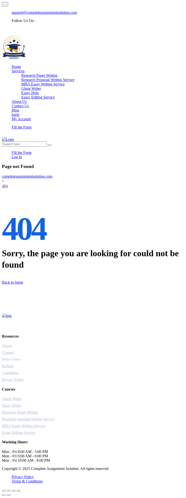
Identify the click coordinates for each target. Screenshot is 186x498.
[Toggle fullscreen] (9, 490)
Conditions (10, 373)
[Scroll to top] (5, 4)
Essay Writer (11, 405)
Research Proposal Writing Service (47, 80)
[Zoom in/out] (4, 490)
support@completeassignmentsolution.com (44, 12)
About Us (19, 101)
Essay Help (30, 93)
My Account (21, 119)
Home (16, 67)
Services (18, 71)
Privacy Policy (13, 379)
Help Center (11, 359)
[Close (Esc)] (18, 490)
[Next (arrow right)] (9, 495)
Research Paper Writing (39, 75)
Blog (15, 110)
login (15, 115)
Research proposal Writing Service (28, 419)
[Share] (14, 490)
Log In (17, 157)
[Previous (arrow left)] (4, 495)
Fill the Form (21, 127)
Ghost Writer (31, 88)
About (7, 346)
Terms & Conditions (27, 481)
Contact (8, 352)
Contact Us (20, 106)
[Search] (50, 145)
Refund (7, 366)
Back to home (12, 282)
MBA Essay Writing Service (43, 84)
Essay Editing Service (38, 97)
